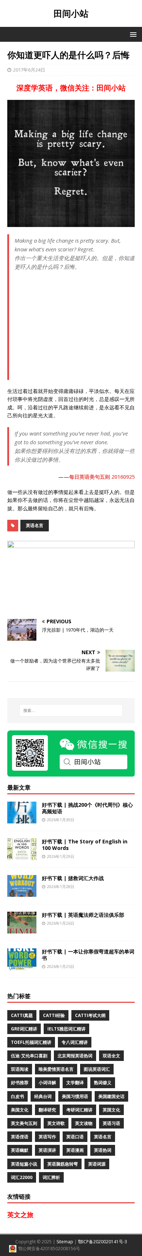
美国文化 (19, 1110)
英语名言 (34, 525)
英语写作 (47, 1137)
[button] (132, 34)
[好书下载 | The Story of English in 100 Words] (21, 855)
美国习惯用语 (75, 1096)
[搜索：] (71, 710)
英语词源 (97, 1164)
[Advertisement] (75, 328)
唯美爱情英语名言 (56, 1069)
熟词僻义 (102, 1082)
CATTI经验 (54, 1015)
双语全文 (111, 1056)
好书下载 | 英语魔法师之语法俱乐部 (83, 914)
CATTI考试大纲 (90, 1015)
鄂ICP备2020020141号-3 (102, 1242)
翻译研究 (47, 1110)
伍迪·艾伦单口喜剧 (29, 1056)
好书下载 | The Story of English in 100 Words (84, 844)
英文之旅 (20, 1214)
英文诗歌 (56, 1123)
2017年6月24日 (29, 69)
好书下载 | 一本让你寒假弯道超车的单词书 (88, 954)
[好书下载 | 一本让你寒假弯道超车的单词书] (21, 965)
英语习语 (111, 1123)
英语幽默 (19, 1150)
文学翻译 (75, 1082)
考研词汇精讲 (79, 1110)
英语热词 (102, 1150)
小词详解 (47, 1082)
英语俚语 (19, 1137)
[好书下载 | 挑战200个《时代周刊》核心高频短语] (21, 818)
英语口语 (75, 1137)
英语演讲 (47, 1150)
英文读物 (83, 1123)
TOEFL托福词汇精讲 (31, 1042)
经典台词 (43, 1096)
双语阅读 (19, 1069)
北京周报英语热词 (75, 1056)
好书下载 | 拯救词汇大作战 (73, 878)
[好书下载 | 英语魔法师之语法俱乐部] (21, 928)
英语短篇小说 (24, 1164)
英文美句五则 (24, 1123)
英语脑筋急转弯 (62, 1164)
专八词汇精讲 (75, 1042)
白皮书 (17, 1096)
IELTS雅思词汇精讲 (66, 1029)
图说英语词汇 (97, 1069)
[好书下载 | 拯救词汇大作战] (21, 892)
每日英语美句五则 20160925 (102, 476)
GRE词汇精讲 (24, 1029)
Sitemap (64, 1242)
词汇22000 (21, 1177)
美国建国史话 (111, 1096)
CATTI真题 (22, 1015)
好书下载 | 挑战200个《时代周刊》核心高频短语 (87, 808)
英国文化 (111, 1110)
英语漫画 (75, 1150)
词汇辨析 (51, 1177)
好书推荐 (19, 1082)
